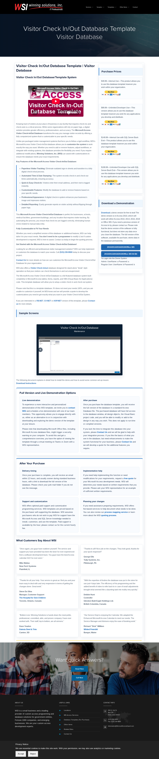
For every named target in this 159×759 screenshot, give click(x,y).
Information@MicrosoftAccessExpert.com (121, 726)
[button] (40, 349)
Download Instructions (26, 383)
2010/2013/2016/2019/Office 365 (120, 247)
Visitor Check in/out (39, 268)
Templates (111, 7)
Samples (99, 7)
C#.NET (47, 301)
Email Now (79, 669)
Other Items (123, 7)
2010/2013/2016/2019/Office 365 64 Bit (120, 254)
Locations (67, 710)
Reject (33, 754)
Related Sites (68, 729)
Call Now (79, 678)
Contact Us (21, 260)
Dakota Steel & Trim (28, 629)
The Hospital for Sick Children (32, 598)
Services (88, 7)
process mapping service (116, 512)
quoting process (108, 515)
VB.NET (39, 301)
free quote (128, 478)
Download (105, 213)
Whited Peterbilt (91, 629)
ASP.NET (58, 301)
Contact (135, 7)
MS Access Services (71, 715)
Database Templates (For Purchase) (76, 720)
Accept (21, 754)
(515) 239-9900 (66, 252)
